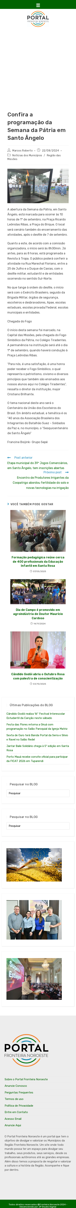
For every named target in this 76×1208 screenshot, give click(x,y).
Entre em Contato (16, 1112)
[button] (38, 5)
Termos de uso (14, 1099)
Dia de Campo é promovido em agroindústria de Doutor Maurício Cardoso (38, 614)
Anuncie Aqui (13, 1125)
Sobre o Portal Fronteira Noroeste (26, 1079)
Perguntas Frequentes (19, 1092)
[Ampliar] (64, 173)
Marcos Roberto (22, 150)
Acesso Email (13, 1118)
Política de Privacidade (19, 1105)
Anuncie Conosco (16, 1085)
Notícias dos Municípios (27, 155)
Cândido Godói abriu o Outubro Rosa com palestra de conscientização (38, 676)
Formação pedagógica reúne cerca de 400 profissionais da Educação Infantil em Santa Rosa (38, 561)
